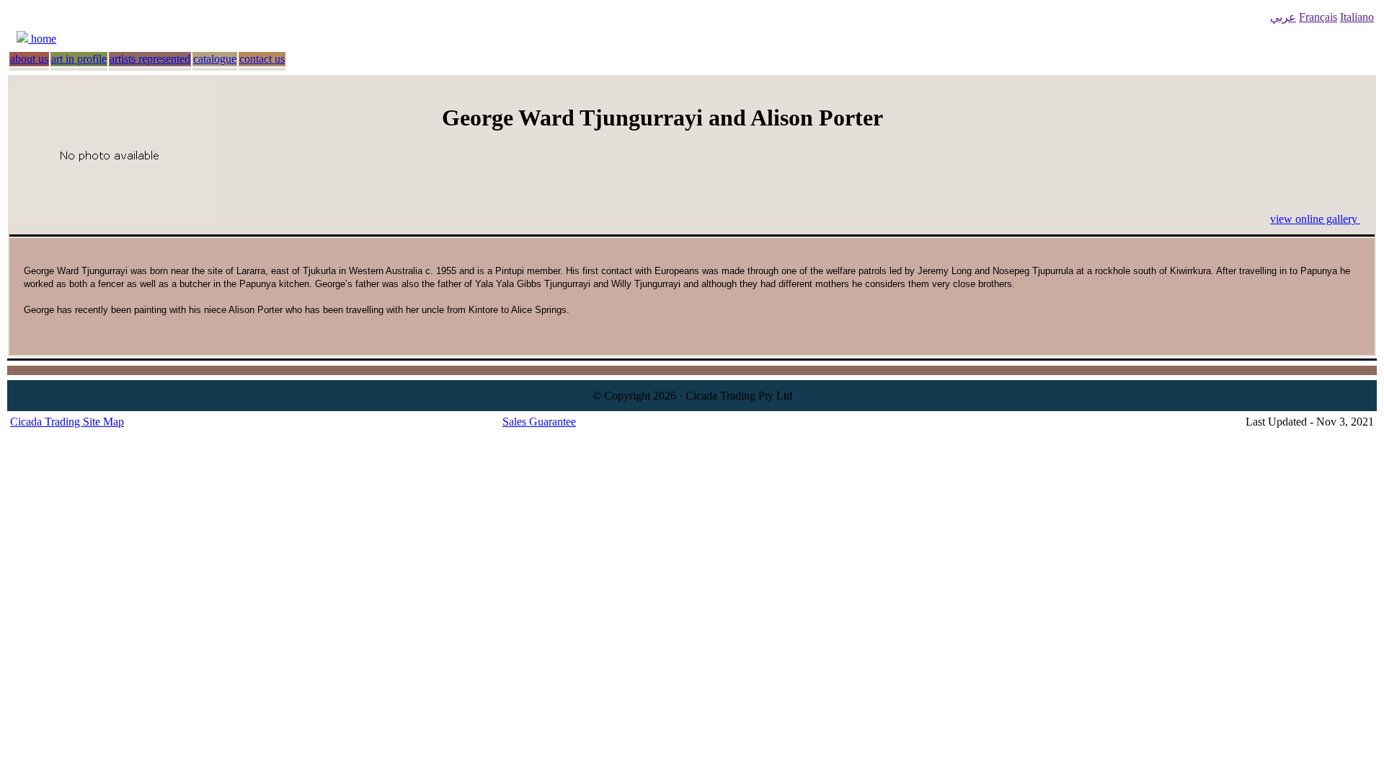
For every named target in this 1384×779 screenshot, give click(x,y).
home (42, 38)
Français (1318, 17)
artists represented (150, 59)
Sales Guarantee (539, 421)
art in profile (79, 59)
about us (29, 59)
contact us (262, 59)
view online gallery (1315, 219)
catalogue (214, 59)
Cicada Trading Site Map (67, 421)
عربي (1283, 17)
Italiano (1357, 17)
